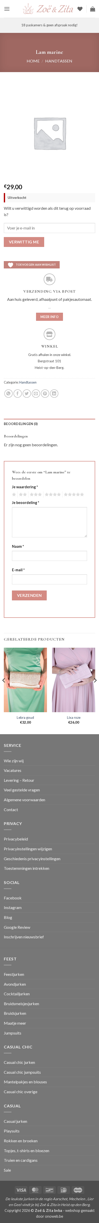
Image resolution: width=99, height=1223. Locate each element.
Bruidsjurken (15, 1013)
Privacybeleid (16, 838)
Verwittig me (24, 242)
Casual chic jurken (19, 1062)
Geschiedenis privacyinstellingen (32, 858)
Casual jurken (15, 1121)
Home (33, 60)
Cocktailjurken (17, 993)
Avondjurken (15, 984)
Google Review (17, 927)
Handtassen (58, 60)
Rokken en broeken (21, 1140)
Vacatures (12, 770)
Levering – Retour (19, 780)
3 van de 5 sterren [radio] (35, 494)
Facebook (13, 897)
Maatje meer (15, 1023)
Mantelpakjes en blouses (25, 1081)
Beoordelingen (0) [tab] (21, 424)
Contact (11, 809)
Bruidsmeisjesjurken (21, 1003)
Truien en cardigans (21, 1160)
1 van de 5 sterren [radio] (13, 494)
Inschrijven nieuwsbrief (24, 936)
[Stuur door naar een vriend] (36, 393)
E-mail (18, 570)
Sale (7, 1170)
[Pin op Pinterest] (45, 393)
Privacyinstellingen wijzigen (28, 848)
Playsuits (12, 1130)
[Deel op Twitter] (27, 393)
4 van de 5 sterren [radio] (52, 494)
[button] (7, 9)
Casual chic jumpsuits (22, 1072)
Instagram (13, 907)
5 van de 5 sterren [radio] (73, 494)
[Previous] (4, 690)
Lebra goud (25, 717)
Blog (8, 917)
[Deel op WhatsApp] (8, 393)
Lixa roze (73, 717)
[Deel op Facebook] (17, 393)
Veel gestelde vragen (22, 789)
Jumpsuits (12, 1032)
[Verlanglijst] (79, 8)
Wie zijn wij (14, 760)
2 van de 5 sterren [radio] (22, 494)
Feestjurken (14, 974)
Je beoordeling (25, 502)
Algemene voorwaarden (24, 799)
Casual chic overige (20, 1091)
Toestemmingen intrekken (26, 868)
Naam (18, 546)
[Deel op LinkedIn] (54, 393)
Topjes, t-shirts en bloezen (26, 1150)
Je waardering (25, 487)
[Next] (95, 690)
